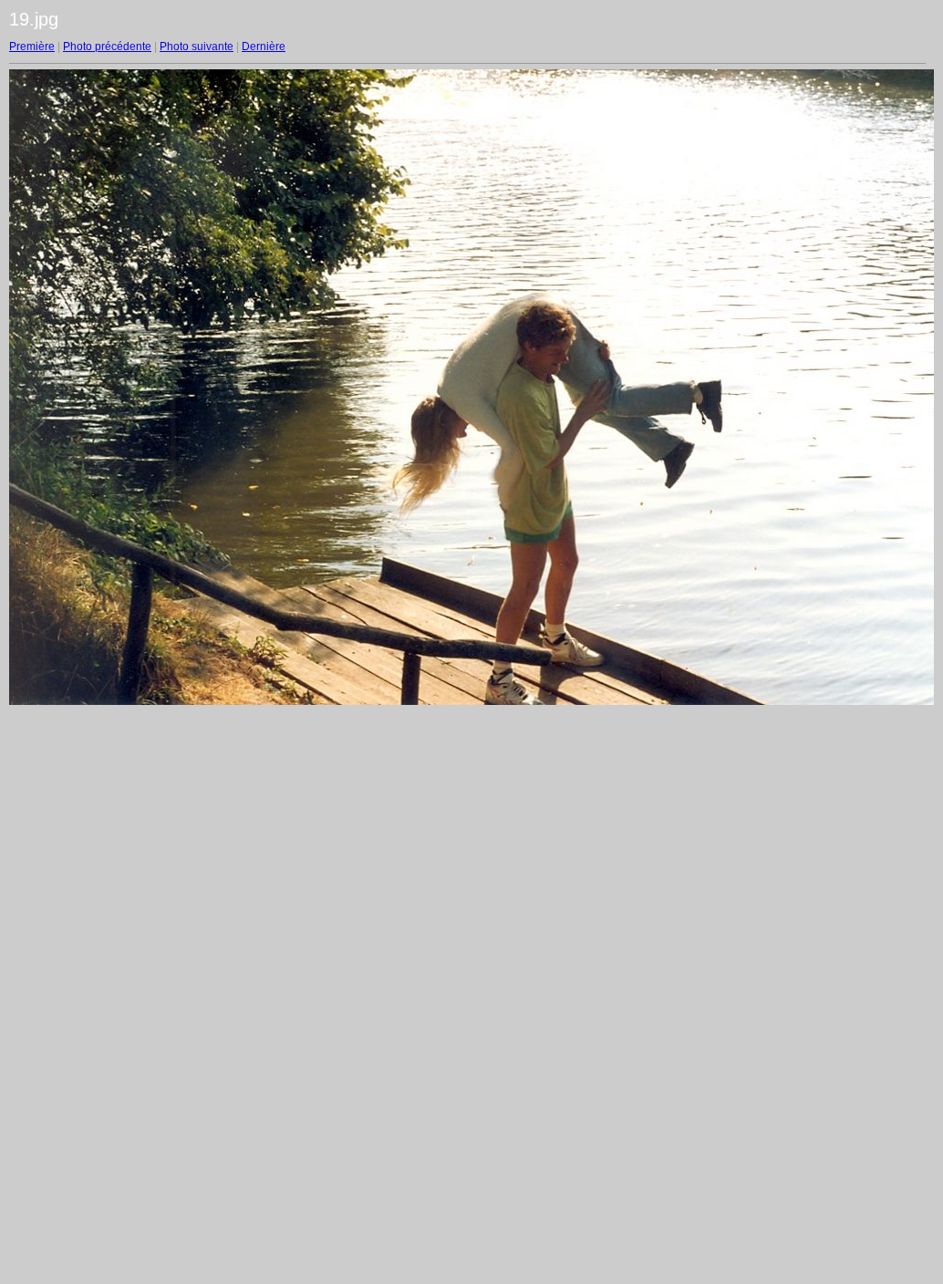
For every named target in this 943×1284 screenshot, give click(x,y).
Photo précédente (107, 46)
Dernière (263, 46)
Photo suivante (196, 46)
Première (32, 46)
